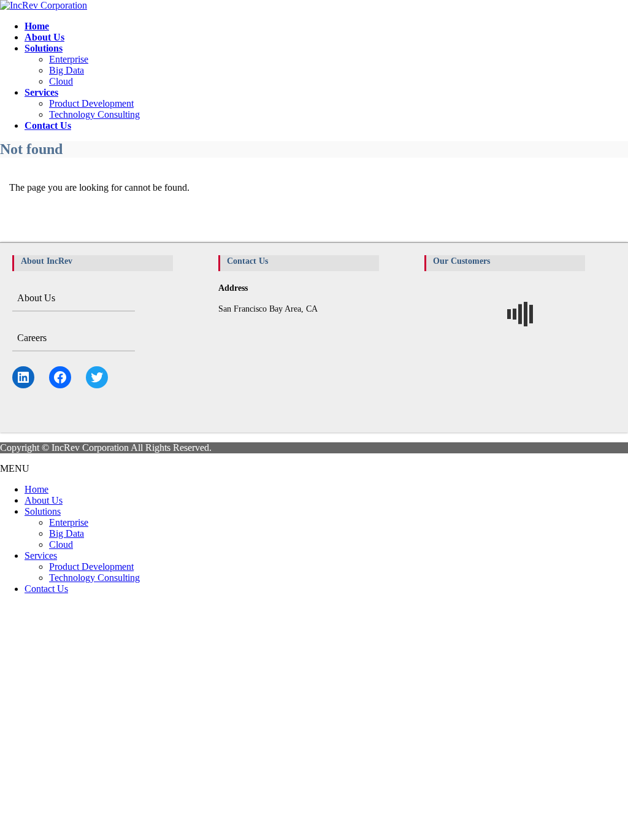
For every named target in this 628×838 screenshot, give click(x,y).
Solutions (43, 511)
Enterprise (68, 59)
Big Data (66, 70)
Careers (32, 338)
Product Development (91, 103)
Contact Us (46, 588)
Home (36, 489)
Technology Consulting (94, 114)
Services (41, 555)
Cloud (61, 81)
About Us (36, 298)
